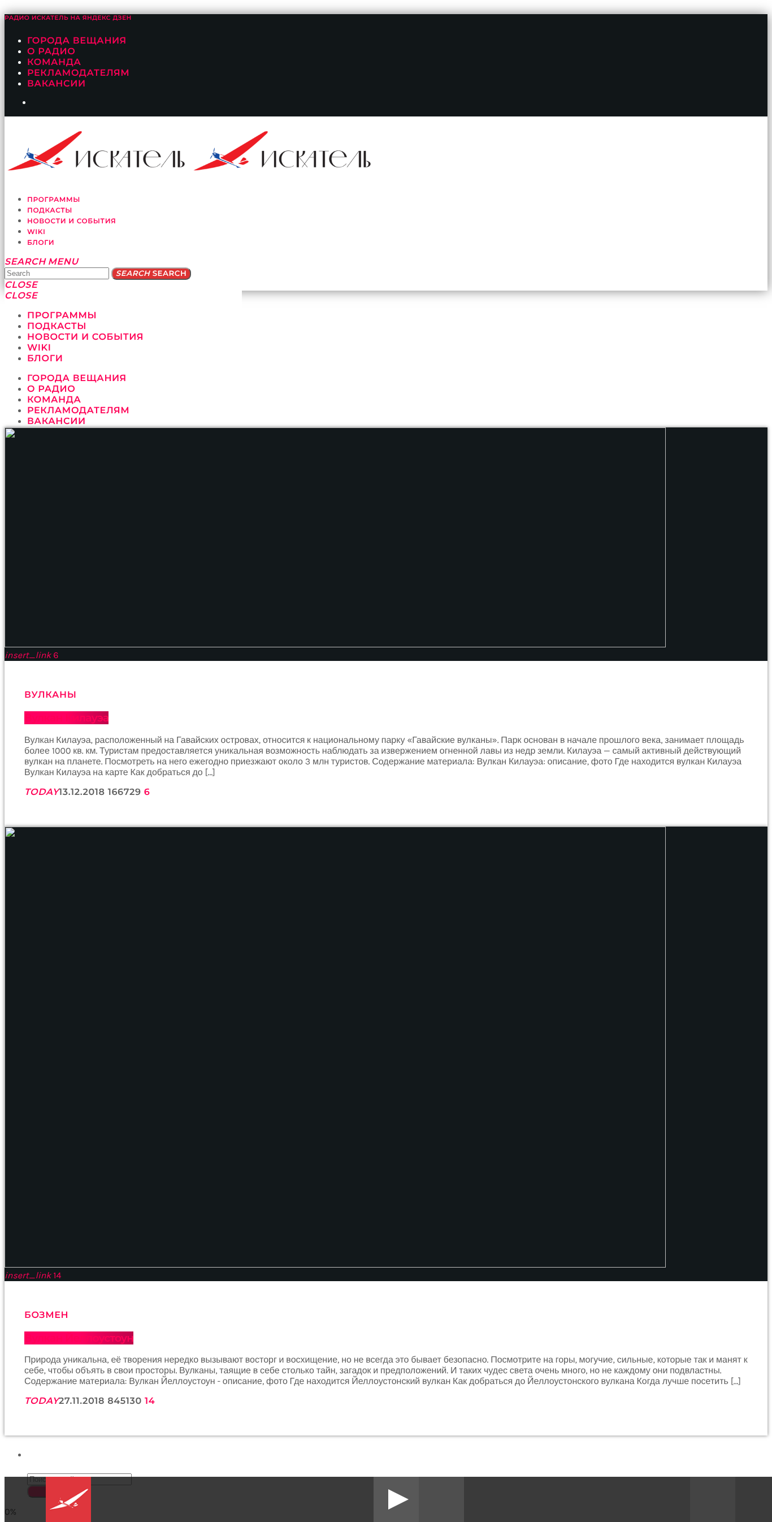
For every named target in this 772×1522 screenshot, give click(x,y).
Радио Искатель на (68, 17)
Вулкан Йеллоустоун (78, 1337)
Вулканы (50, 695)
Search (151, 273)
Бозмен (46, 1315)
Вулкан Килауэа (66, 717)
